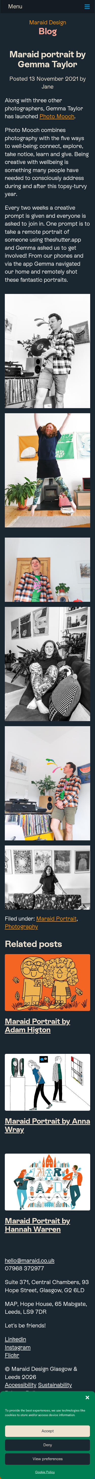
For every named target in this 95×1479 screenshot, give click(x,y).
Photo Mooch (57, 116)
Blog (48, 31)
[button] (87, 1397)
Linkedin (15, 1339)
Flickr (12, 1355)
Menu (15, 6)
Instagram (18, 1347)
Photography (21, 926)
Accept (48, 1431)
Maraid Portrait (56, 918)
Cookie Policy (45, 1472)
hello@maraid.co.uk (29, 1260)
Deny (47, 1445)
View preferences (48, 1459)
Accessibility (20, 1385)
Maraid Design (47, 22)
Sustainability (55, 1385)
